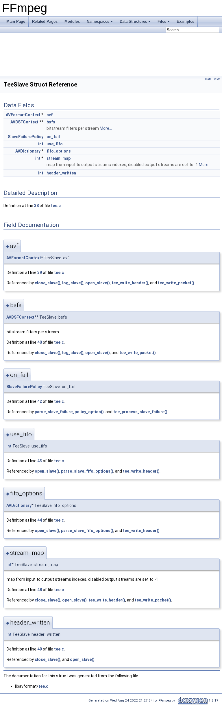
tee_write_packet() (176, 283)
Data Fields (213, 79)
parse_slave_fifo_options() (87, 471)
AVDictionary (27, 151)
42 (39, 401)
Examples (185, 21)
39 (39, 272)
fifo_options (59, 151)
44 (39, 520)
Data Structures (133, 21)
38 (36, 205)
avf (50, 114)
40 (39, 342)
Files (162, 21)
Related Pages (45, 21)
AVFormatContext (23, 114)
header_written (61, 173)
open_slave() (97, 283)
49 (39, 649)
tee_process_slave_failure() (140, 411)
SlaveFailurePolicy (25, 136)
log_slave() (73, 283)
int (40, 144)
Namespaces (98, 21)
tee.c (56, 205)
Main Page (15, 21)
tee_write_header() (130, 283)
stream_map (59, 158)
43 (39, 460)
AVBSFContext (24, 122)
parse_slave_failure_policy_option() (69, 411)
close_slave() (47, 283)
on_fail (53, 136)
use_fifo (55, 144)
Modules (72, 21)
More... (106, 128)
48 (39, 589)
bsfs (51, 122)
